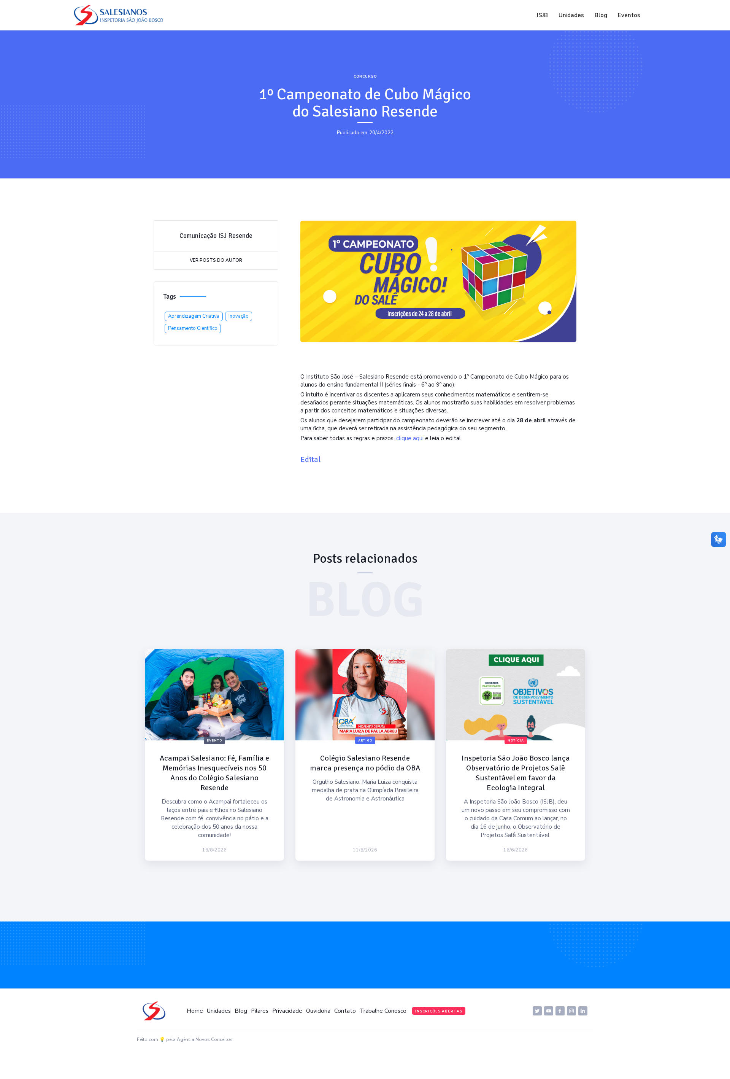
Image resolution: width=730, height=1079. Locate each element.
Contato (345, 1011)
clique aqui (410, 438)
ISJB (542, 15)
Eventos (629, 15)
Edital (310, 459)
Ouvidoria (318, 1011)
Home (195, 1011)
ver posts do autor (216, 260)
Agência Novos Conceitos (205, 1039)
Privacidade (287, 1011)
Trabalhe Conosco (383, 1011)
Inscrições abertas (438, 1011)
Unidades (571, 15)
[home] (120, 15)
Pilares (259, 1011)
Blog (601, 15)
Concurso (365, 76)
